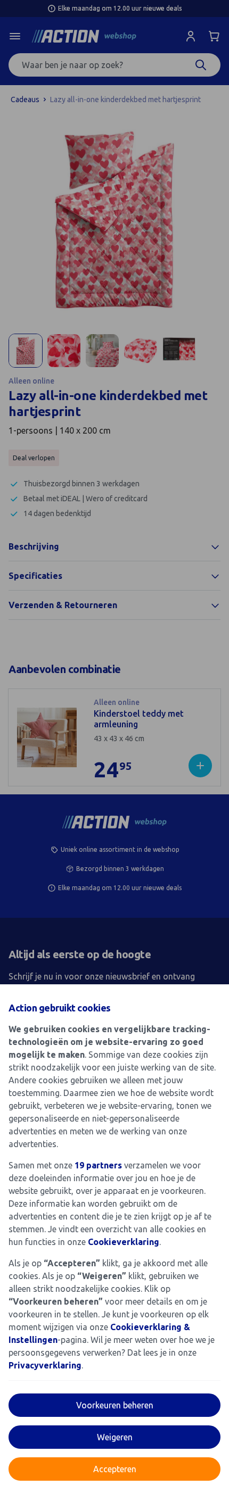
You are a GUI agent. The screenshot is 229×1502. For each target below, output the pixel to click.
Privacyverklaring (45, 1365)
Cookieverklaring (123, 1242)
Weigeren (115, 1437)
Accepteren (114, 1469)
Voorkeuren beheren (114, 1405)
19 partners (98, 1165)
